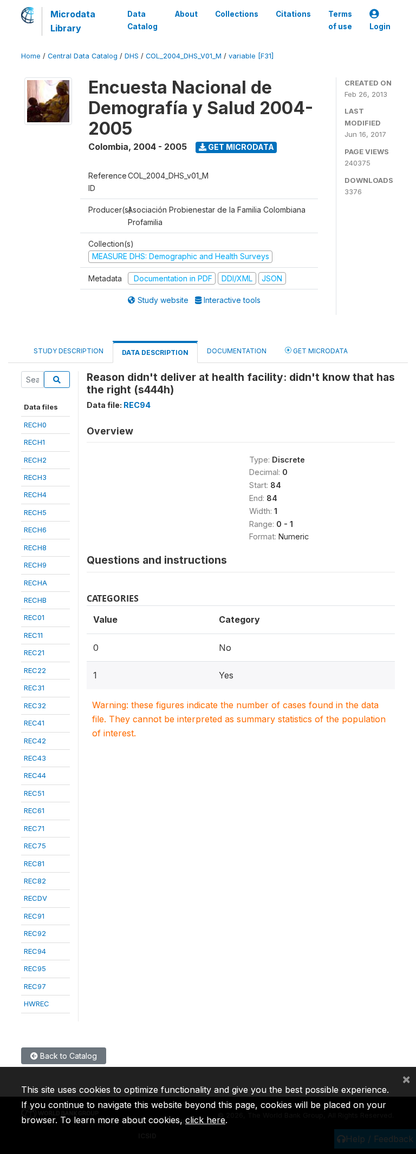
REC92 (35, 933)
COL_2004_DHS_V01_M (184, 56)
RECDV (35, 898)
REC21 (34, 652)
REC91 (34, 916)
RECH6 (35, 529)
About (186, 14)
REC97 (35, 986)
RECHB (35, 600)
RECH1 (34, 442)
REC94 (35, 951)
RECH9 (35, 564)
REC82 (35, 880)
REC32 (35, 705)
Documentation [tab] (236, 351)
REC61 (34, 810)
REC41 (34, 722)
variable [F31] (251, 56)
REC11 (33, 635)
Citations (293, 14)
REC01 (34, 617)
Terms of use (340, 20)
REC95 (35, 968)
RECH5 (35, 512)
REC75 (35, 845)
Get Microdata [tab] (319, 351)
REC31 (34, 687)
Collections (236, 14)
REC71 (34, 828)
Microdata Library (72, 21)
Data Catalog (142, 20)
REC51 (34, 793)
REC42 (35, 740)
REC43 (35, 758)
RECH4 (35, 494)
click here (205, 1120)
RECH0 (35, 424)
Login (380, 26)
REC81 (34, 863)
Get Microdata (240, 146)
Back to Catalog (67, 1055)
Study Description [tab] (68, 351)
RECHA (35, 582)
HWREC (36, 1003)
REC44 (35, 775)
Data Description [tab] (155, 352)
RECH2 (35, 460)
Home (31, 56)
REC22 (35, 670)
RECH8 (35, 547)
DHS (132, 56)
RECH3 (35, 477)
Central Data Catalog (83, 56)
